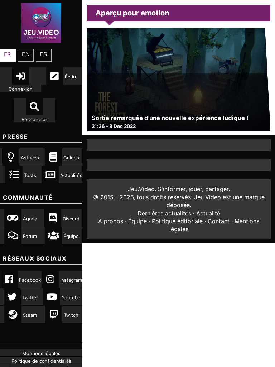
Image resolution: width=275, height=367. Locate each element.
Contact (219, 221)
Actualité (208, 213)
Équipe (137, 221)
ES (43, 54)
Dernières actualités (164, 213)
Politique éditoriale (177, 221)
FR (7, 54)
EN (26, 54)
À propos (110, 221)
